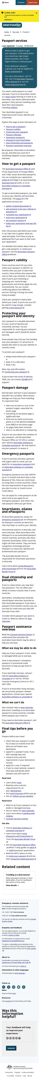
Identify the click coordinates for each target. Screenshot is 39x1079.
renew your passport (17, 856)
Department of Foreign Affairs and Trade (15, 962)
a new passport (15, 308)
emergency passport (22, 464)
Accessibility (10, 1076)
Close (37, 13)
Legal (24, 1076)
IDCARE (25, 379)
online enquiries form (14, 84)
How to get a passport (16, 126)
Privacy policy (9, 1072)
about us (23, 966)
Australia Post (8, 183)
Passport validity (13, 129)
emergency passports (11, 519)
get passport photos (15, 220)
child (11, 850)
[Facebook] (4, 987)
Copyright (17, 1072)
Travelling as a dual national (18, 875)
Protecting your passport (17, 132)
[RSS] (24, 987)
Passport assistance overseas (18, 145)
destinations (15, 791)
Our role (16, 32)
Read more (7, 19)
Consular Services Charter (21, 634)
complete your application (17, 214)
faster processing (12, 71)
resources (8, 1001)
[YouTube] (18, 987)
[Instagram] (14, 987)
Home (6, 32)
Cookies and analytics (28, 1072)
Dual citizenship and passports (19, 143)
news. (14, 993)
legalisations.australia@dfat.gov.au (13, 941)
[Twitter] (8, 987)
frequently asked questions (22, 859)
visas (19, 782)
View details (11, 885)
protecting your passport (16, 372)
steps (18, 198)
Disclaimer (18, 1076)
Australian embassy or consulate (16, 697)
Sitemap (29, 1076)
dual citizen (11, 96)
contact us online (13, 935)
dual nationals (27, 707)
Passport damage (13, 135)
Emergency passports (15, 137)
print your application (15, 217)
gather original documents (17, 206)
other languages (20, 973)
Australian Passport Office (17, 169)
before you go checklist (23, 796)
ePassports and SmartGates (18, 140)
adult (32, 847)
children (13, 107)
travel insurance (17, 793)
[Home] (12, 25)
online (4, 180)
